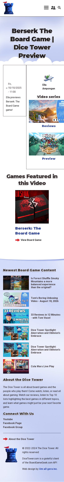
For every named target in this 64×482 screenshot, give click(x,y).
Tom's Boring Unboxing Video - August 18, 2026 (44, 299)
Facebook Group (13, 427)
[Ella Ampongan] (48, 78)
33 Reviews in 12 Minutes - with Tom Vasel (45, 316)
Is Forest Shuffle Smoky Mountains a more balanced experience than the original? (45, 283)
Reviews (49, 126)
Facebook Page (12, 423)
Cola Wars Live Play (42, 366)
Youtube (8, 419)
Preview (48, 158)
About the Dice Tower (21, 439)
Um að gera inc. (48, 468)
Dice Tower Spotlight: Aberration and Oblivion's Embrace (45, 333)
